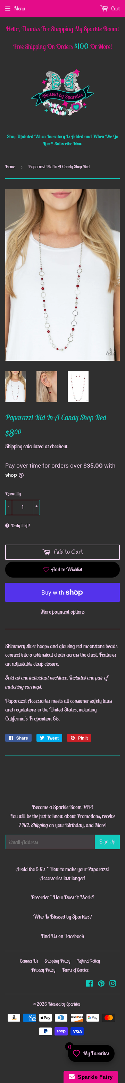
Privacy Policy (43, 970)
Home (10, 167)
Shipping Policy (57, 961)
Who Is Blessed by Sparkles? (62, 916)
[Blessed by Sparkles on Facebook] (89, 984)
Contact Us (29, 961)
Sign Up (107, 841)
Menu (19, 8)
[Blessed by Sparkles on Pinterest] (101, 984)
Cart (115, 8)
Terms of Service (75, 970)
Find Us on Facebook (62, 935)
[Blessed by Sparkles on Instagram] (112, 984)
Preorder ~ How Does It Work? (62, 897)
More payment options (63, 611)
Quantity (13, 494)
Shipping (13, 446)
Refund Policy (88, 961)
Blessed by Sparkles (64, 1004)
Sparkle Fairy (94, 1077)
